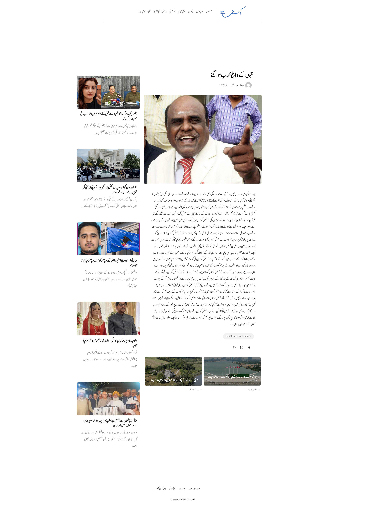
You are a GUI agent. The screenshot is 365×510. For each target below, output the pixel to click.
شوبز (149, 12)
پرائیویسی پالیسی (161, 489)
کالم (143, 12)
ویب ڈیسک (240, 85)
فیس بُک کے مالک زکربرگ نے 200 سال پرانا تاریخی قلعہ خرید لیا (174, 380)
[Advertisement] (182, 43)
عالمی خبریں (181, 12)
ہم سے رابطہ (182, 489)
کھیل (171, 12)
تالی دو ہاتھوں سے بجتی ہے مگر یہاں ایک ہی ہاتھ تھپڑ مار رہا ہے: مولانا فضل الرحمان (110, 423)
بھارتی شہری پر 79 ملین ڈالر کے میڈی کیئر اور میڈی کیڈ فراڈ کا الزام (109, 263)
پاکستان (190, 12)
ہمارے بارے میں (194, 489)
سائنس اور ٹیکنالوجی (160, 12)
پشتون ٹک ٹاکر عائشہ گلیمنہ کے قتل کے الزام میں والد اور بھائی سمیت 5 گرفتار (108, 117)
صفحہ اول (209, 12)
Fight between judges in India (238, 336)
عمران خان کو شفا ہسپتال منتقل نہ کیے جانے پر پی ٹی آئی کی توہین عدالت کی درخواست (110, 190)
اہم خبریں (199, 12)
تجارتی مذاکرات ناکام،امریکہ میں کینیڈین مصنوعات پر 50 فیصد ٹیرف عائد (232, 379)
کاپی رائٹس (172, 489)
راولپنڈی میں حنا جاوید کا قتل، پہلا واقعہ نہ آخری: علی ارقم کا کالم (109, 343)
